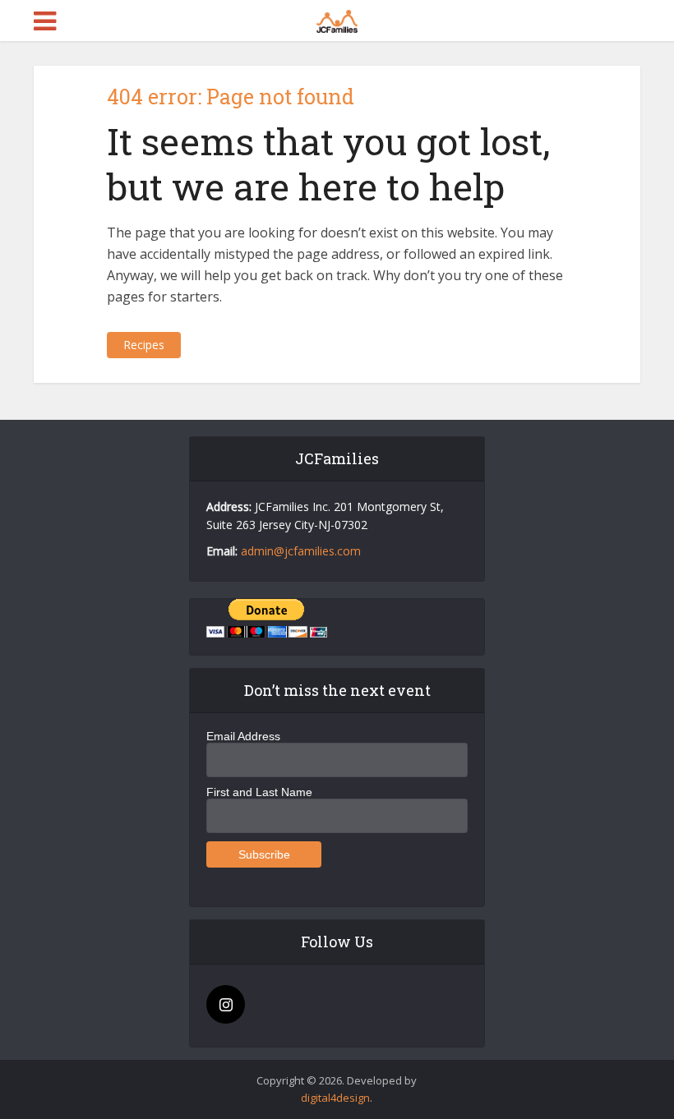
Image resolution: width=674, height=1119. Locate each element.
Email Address (243, 736)
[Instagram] (225, 1004)
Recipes (143, 344)
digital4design (335, 1097)
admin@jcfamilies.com (301, 551)
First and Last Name (259, 792)
